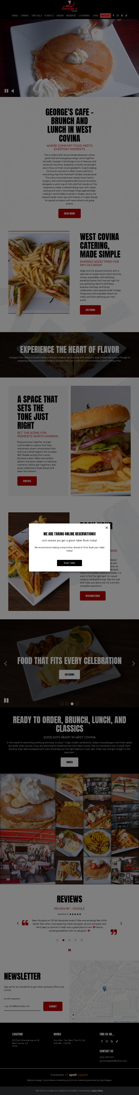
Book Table (69, 563)
